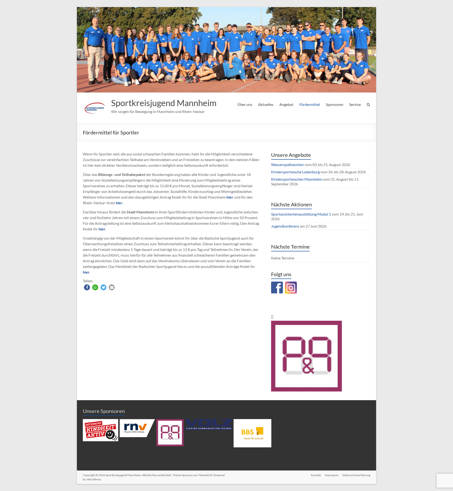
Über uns (244, 104)
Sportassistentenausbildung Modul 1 (301, 214)
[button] (87, 287)
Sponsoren (334, 104)
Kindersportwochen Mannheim (297, 179)
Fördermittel (309, 104)
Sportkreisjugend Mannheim (164, 103)
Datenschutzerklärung (356, 475)
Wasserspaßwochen (287, 164)
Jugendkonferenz (285, 226)
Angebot (286, 104)
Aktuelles (265, 104)
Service (355, 104)
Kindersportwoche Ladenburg (295, 172)
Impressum (332, 475)
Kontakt (316, 475)
